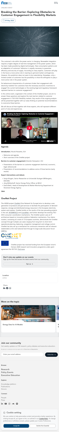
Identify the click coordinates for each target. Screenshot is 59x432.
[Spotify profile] (17, 404)
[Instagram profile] (9, 404)
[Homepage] (6, 2)
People (3, 398)
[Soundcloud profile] (13, 404)
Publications (5, 386)
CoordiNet (25, 213)
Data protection (34, 349)
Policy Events (7, 372)
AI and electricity (8, 308)
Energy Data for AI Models (13, 325)
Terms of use (27, 349)
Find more (21, 249)
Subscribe (50, 354)
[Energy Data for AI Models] (28, 313)
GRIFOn (4, 231)
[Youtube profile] (6, 404)
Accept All (16, 426)
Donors (4, 389)
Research (5, 369)
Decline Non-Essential (42, 426)
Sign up (28, 264)
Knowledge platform (8, 384)
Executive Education (10, 375)
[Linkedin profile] (2, 404)
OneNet (17, 203)
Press (3, 400)
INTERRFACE (13, 213)
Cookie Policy (43, 418)
